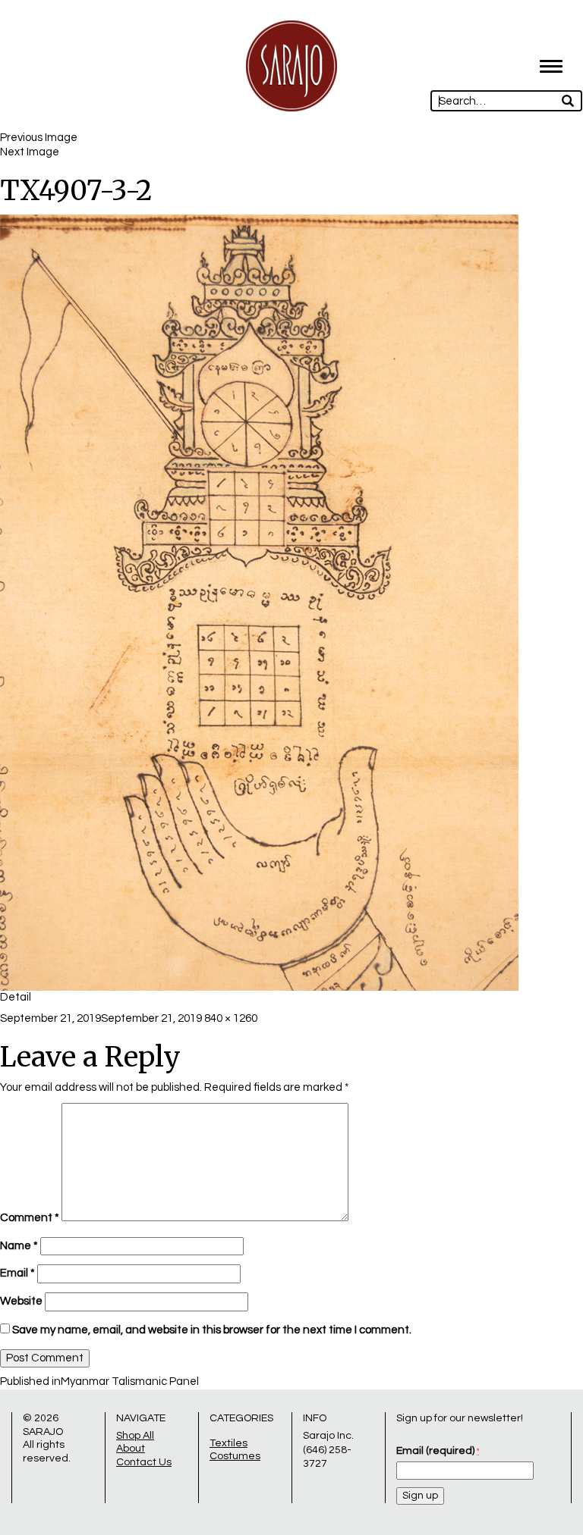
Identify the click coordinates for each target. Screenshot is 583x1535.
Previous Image (38, 137)
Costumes (235, 1456)
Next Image (29, 152)
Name (19, 1245)
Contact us (144, 1462)
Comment (29, 1217)
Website (21, 1301)
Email (17, 1273)
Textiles (228, 1443)
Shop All (135, 1435)
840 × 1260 (230, 1018)
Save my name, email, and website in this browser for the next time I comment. (211, 1330)
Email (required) (437, 1451)
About (130, 1448)
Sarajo (43, 1432)
